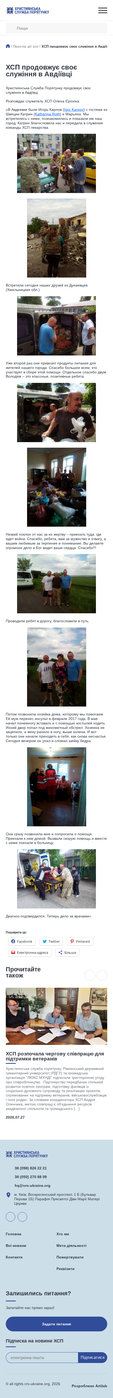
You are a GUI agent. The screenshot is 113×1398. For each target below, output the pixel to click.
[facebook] (22, 1217)
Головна (13, 1234)
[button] (90, 975)
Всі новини (16, 1245)
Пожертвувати (70, 1257)
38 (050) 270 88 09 (31, 1177)
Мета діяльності (71, 1245)
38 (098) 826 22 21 (31, 1168)
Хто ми (62, 1234)
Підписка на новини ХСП (34, 1340)
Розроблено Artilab (89, 1386)
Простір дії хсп (25, 46)
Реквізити (65, 1269)
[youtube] (10, 1217)
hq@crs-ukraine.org (32, 1185)
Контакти (14, 1257)
